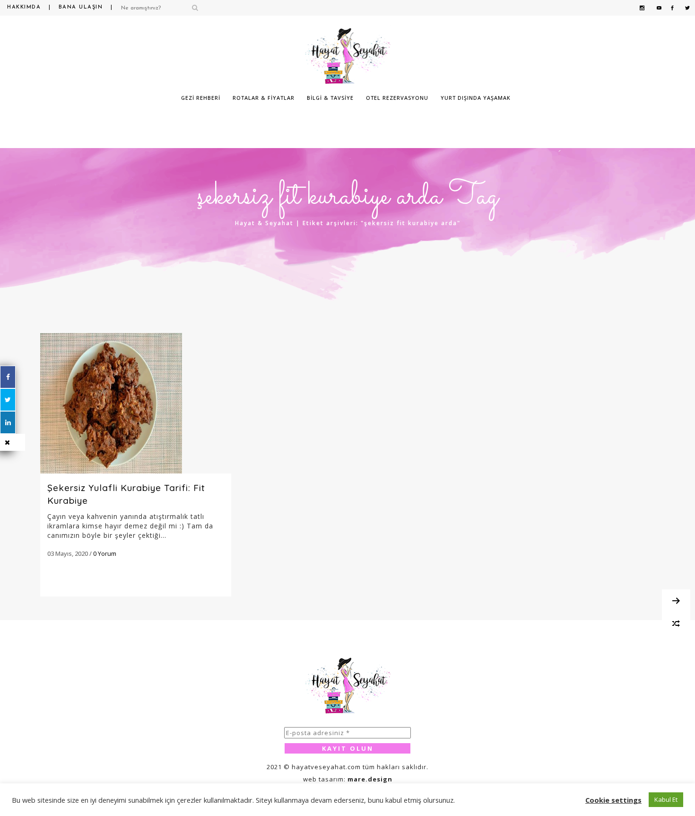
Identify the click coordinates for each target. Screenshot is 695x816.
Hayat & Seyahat (264, 223)
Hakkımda (24, 7)
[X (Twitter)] (8, 399)
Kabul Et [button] (666, 799)
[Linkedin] (8, 422)
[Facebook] (8, 377)
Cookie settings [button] (613, 800)
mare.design (370, 779)
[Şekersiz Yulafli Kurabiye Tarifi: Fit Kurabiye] (135, 403)
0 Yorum (104, 553)
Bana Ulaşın (81, 7)
